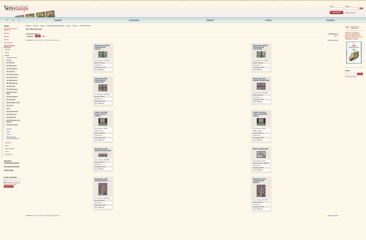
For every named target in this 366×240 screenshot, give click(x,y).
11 (53, 40)
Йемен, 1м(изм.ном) (260, 149)
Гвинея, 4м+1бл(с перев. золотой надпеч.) (101, 113)
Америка (6, 33)
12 (56, 40)
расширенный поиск (350, 76)
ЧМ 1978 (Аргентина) (12, 74)
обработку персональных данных (12, 183)
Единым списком (333, 40)
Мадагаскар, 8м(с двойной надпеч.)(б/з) (261, 79)
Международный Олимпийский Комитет (12, 137)
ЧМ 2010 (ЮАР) (10, 99)
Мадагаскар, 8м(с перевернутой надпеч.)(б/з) (101, 80)
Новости (210, 20)
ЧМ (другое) (9, 105)
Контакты (330, 20)
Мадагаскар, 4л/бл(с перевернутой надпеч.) (102, 47)
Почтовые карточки (11, 166)
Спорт (7, 55)
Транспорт (8, 142)
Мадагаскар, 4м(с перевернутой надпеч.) (259, 180)
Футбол (8, 60)
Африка (6, 36)
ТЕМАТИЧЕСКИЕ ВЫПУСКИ (9, 46)
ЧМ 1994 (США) (10, 86)
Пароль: (347, 6)
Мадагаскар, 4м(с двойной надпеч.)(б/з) (103, 149)
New (43, 36)
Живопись (8, 49)
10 (50, 40)
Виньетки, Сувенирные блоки (11, 162)
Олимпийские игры (11, 57)
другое (8, 108)
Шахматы (9, 129)
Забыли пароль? (350, 12)
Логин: (332, 6)
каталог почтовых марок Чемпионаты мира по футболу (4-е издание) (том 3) (353, 36)
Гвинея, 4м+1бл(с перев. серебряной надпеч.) (260, 113)
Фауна (6, 145)
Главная (58, 20)
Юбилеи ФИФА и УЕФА (13, 102)
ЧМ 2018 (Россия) (11, 114)
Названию (30, 36)
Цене (37, 36)
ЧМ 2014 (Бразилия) (12, 111)
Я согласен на (12, 183)
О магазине (134, 20)
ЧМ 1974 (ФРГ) (10, 71)
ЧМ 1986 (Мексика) (11, 80)
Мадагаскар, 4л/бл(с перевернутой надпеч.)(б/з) (260, 47)
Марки (6, 26)
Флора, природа (9, 148)
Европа (6, 39)
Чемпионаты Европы (12, 124)
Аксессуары (8, 170)
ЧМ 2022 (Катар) (11, 117)
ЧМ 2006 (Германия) (12, 96)
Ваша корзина (355, 26)
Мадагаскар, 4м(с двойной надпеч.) (101, 179)
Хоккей (8, 134)
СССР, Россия (8, 42)
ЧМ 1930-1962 (10, 62)
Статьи (268, 20)
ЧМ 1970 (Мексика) (11, 68)
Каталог (35, 25)
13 (58, 40)
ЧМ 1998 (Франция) (11, 89)
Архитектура (8, 154)
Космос (7, 52)
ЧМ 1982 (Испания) (11, 77)
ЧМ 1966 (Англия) (11, 65)
